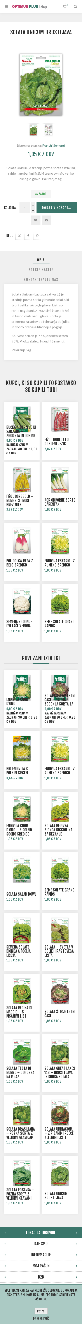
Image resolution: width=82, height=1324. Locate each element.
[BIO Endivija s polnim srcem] (22, 748)
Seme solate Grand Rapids (59, 623)
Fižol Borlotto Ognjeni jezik (56, 441)
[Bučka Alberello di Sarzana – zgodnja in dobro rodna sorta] (22, 419)
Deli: (9, 236)
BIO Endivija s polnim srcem (17, 770)
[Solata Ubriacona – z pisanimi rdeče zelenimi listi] (60, 1112)
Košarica (67, 4)
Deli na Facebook (28, 236)
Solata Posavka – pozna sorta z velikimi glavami (20, 1194)
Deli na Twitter (19, 236)
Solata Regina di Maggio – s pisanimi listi (19, 1012)
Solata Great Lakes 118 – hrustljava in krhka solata (59, 1072)
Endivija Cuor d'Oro (17, 701)
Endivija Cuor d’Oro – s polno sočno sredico (19, 830)
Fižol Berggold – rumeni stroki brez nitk (19, 500)
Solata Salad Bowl (21, 894)
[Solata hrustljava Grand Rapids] (60, 601)
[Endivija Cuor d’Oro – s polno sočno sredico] (22, 809)
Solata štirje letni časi (59, 1013)
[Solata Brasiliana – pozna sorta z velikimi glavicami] (22, 1112)
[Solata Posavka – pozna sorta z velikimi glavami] (22, 1173)
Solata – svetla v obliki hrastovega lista (58, 951)
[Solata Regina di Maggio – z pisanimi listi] (22, 991)
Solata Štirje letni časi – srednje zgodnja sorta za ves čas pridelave (59, 702)
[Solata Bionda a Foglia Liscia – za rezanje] (22, 930)
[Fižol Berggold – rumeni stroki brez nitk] (22, 480)
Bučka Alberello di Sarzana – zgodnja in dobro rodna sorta (21, 433)
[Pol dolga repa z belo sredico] (22, 540)
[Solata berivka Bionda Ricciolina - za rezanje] (60, 809)
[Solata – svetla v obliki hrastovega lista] (60, 930)
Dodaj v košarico (57, 208)
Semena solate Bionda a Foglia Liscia (18, 951)
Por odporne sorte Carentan (59, 502)
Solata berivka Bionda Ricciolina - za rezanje (59, 830)
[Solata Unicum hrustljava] (33, 130)
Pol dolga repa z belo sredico (19, 563)
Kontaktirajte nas (41, 279)
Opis (41, 260)
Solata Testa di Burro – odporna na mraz (20, 1072)
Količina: (10, 208)
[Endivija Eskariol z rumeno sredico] (60, 540)
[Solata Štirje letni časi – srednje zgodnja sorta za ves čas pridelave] (60, 687)
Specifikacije (41, 270)
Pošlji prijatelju (46, 220)
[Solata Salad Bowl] (22, 870)
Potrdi (41, 1311)
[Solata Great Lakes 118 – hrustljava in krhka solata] (60, 1052)
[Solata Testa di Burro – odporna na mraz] (22, 1052)
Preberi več (41, 1319)
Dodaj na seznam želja (35, 220)
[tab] (41, 259)
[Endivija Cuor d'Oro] (22, 687)
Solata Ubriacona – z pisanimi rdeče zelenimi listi (58, 1133)
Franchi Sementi (53, 145)
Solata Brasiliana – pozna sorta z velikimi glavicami (20, 1133)
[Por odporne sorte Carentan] (60, 480)
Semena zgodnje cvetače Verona (19, 623)
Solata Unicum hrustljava (56, 1195)
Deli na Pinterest (37, 236)
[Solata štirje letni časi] (60, 991)
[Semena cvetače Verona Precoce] (22, 601)
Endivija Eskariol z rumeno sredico (59, 563)
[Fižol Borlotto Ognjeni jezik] (60, 419)
